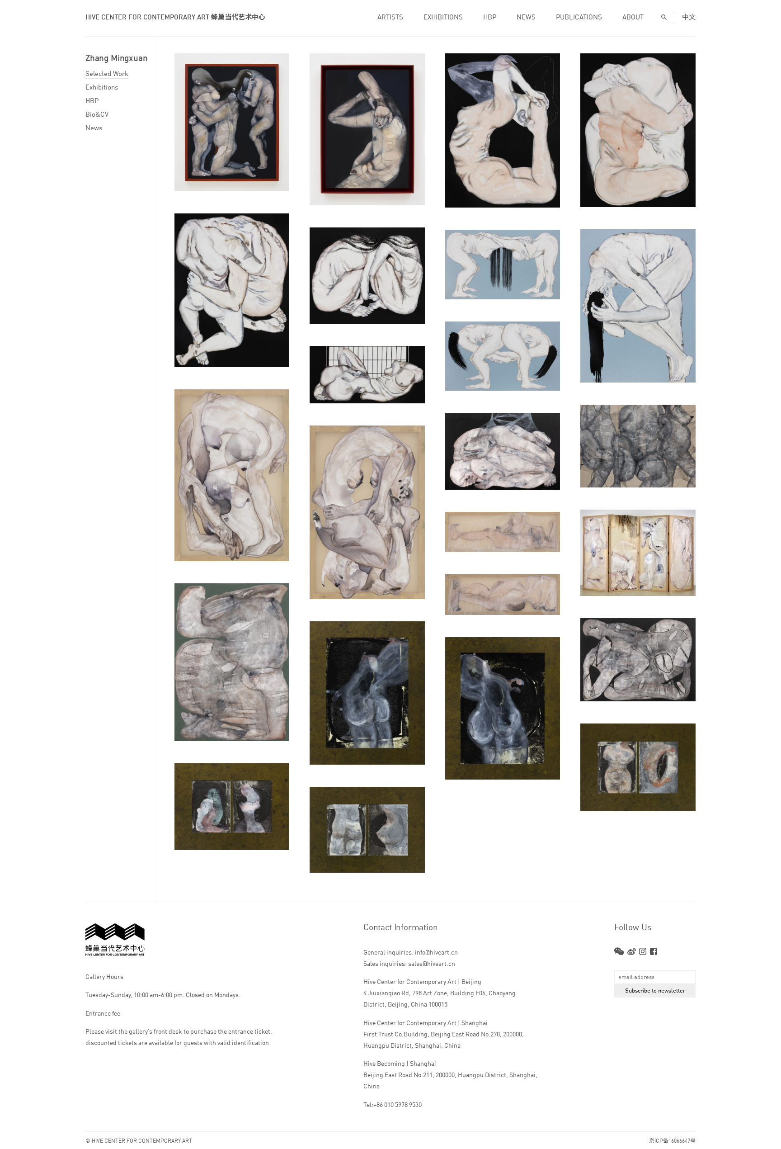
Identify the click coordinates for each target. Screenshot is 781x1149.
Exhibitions (101, 88)
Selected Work (106, 74)
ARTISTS (390, 17)
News (93, 128)
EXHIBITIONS (443, 17)
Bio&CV (96, 115)
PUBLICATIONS (579, 17)
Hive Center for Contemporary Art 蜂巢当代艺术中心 (175, 17)
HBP (489, 17)
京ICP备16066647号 (672, 1141)
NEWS (526, 17)
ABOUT (633, 17)
